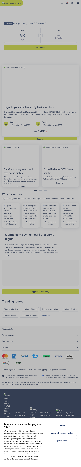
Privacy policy (42, 370)
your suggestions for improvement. (31, 384)
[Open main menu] (78, 3)
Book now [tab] (8, 24)
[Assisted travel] (62, 3)
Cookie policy (32, 370)
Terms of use (22, 370)
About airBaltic (7, 329)
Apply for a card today (40, 292)
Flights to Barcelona (29, 315)
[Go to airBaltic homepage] (11, 3)
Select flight (40, 48)
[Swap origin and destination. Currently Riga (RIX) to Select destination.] (40, 35)
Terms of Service (68, 377)
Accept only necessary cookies (62, 433)
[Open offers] (67, 3)
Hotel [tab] (31, 24)
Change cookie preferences (57, 370)
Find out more (40, 121)
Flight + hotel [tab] (20, 24)
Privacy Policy (55, 377)
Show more (46, 315)
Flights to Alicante (30, 309)
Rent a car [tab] (41, 24)
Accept (62, 426)
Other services (7, 341)
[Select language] (72, 3)
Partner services (8, 335)
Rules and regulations (9, 370)
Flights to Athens (10, 315)
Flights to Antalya (70, 309)
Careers (5, 347)
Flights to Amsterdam (50, 309)
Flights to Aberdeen (11, 309)
